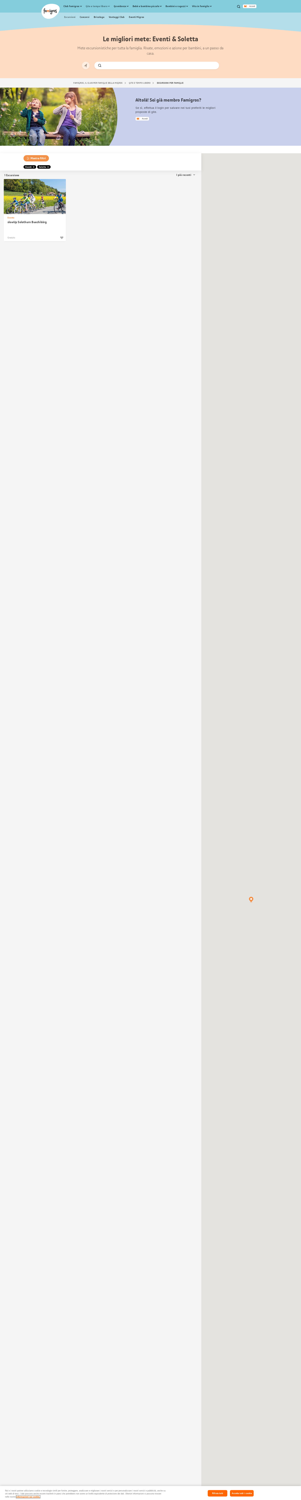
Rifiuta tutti (217, 1493)
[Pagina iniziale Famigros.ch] (50, 11)
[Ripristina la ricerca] (214, 65)
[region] (150, 1493)
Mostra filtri (38, 158)
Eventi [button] (28, 167)
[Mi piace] (62, 238)
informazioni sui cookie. (28, 1497)
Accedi (252, 6)
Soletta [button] (42, 167)
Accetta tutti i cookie (242, 1493)
